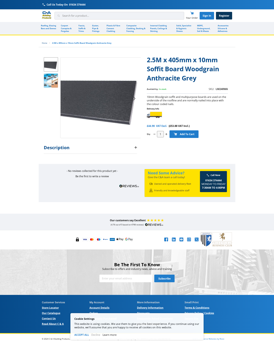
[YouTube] (181, 242)
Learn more (110, 335)
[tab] (90, 147)
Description (56, 147)
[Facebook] (166, 242)
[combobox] (119, 15)
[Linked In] (174, 242)
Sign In (207, 15)
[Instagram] (189, 242)
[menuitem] (49, 28)
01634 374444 (77, 4)
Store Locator (50, 307)
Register (224, 15)
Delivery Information (150, 307)
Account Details (99, 307)
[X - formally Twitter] (196, 242)
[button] (134, 98)
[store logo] (46, 15)
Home (44, 43)
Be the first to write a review (92, 176)
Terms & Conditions (197, 307)
